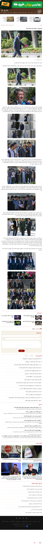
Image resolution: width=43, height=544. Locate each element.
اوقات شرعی (12, 521)
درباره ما (38, 521)
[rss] (26, 518)
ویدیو (8, 12)
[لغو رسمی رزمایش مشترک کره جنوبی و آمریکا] (38, 323)
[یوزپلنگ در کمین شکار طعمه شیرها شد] (10, 19)
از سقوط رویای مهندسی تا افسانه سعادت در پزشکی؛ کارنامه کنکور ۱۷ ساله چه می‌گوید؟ (32, 460)
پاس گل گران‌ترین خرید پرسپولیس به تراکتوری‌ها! (32, 358)
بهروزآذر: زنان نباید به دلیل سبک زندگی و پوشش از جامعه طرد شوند (28, 382)
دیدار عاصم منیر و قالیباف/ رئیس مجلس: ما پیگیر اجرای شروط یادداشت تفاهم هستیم (24, 397)
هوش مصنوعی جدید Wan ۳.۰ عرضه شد (33, 376)
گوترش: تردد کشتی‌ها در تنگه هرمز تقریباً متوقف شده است (30, 388)
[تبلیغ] (21, 4)
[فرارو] (39, 11)
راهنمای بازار (5, 12)
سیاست (35, 12)
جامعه (1, 12)
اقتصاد (19, 12)
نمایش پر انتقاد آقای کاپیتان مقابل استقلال (33, 400)
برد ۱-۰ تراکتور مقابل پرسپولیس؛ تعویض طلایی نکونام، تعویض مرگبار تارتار (27, 364)
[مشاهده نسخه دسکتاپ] (4, 10)
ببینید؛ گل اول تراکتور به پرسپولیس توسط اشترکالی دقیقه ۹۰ (30, 367)
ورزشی (32, 12)
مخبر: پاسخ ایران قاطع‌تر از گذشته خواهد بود (29, 316)
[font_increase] (41, 60)
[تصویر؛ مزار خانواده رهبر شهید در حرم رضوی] (17, 317)
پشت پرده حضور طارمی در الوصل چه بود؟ (33, 391)
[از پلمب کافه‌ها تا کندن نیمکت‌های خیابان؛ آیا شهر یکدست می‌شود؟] (11, 451)
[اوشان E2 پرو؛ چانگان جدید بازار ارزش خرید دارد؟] (37, 19)
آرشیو (30, 521)
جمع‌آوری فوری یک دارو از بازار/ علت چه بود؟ (32, 430)
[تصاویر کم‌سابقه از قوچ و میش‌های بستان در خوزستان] (23, 19)
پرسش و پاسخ (18, 521)
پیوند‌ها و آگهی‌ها (25, 521)
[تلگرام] (16, 518)
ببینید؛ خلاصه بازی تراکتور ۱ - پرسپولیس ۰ (32, 361)
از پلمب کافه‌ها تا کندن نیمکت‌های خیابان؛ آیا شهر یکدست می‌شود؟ (11, 460)
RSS (3, 521)
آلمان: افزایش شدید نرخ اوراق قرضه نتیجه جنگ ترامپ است (8, 322)
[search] (7, 10)
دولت (33, 329)
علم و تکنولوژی (15, 12)
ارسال (21, 350)
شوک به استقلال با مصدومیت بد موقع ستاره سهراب (33, 512)
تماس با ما (34, 521)
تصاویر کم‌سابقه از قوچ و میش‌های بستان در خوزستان (17, 19)
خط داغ (40, 404)
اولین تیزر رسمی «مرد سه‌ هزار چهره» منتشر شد (32, 416)
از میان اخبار (39, 313)
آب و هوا (7, 521)
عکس (11, 12)
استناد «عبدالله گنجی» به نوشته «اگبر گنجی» (32, 426)
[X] (23, 518)
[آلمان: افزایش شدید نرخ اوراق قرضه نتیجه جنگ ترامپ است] (17, 323)
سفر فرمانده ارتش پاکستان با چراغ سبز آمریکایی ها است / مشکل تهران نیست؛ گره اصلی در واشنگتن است (21, 436)
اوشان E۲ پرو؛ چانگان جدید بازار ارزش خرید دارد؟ (31, 19)
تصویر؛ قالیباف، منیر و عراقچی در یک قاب (33, 394)
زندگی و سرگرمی (24, 12)
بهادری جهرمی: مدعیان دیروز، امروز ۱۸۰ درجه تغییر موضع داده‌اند (31, 501)
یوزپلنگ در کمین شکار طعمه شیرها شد (4, 19)
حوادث (29, 12)
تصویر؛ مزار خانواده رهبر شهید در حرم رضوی (7, 316)
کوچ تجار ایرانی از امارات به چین (36, 509)
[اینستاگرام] (19, 518)
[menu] (2, 11)
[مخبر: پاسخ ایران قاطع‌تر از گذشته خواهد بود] (38, 317)
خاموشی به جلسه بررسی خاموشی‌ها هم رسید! (32, 420)
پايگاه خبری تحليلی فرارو (19, 524)
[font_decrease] (35, 60)
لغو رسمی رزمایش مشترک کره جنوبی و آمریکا (28, 322)
